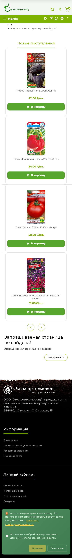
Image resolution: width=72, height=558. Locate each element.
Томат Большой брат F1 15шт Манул (36, 227)
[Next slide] (41, 327)
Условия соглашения (15, 450)
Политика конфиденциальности (22, 445)
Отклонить (57, 548)
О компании (10, 440)
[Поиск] (53, 9)
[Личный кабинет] (60, 9)
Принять (37, 548)
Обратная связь (12, 455)
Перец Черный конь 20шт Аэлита (36, 90)
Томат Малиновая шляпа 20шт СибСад (36, 159)
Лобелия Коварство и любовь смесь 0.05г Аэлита (36, 297)
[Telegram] (51, 19)
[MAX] (45, 19)
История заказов (13, 490)
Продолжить (56, 357)
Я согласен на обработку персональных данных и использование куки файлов (34, 536)
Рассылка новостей (14, 496)
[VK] (62, 19)
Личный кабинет (13, 485)
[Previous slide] (30, 327)
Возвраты (9, 501)
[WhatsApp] (56, 19)
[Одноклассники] (67, 19)
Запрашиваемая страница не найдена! (33, 28)
